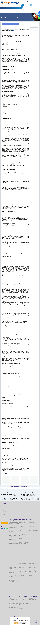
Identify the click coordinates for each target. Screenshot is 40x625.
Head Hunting (28, 495)
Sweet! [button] (16, 623)
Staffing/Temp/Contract (30, 494)
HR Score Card (10, 495)
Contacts (27, 3)
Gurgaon (13, 498)
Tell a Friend (6, 23)
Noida (17, 498)
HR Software (23, 499)
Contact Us (4, 522)
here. (14, 26)
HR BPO (26, 499)
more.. (15, 495)
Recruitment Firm (23, 494)
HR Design (22, 498)
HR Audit (32, 498)
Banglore (9, 499)
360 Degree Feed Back (4, 494)
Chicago (2, 498)
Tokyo (5, 498)
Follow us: (28, 4)
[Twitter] (39, 14)
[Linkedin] (39, 16)
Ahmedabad (3, 499)
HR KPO (35, 498)
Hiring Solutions (23, 495)
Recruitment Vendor (30, 492)
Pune (6, 499)
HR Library (28, 498)
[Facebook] (39, 12)
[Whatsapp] (39, 18)
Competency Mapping (10, 492)
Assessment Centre (12, 494)
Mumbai (8, 498)
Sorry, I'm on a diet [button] (22, 623)
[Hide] (39, 20)
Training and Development (33, 496)
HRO (25, 498)
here (13, 30)
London (11, 496)
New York (14, 496)
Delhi (11, 498)
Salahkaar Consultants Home (32, 1)
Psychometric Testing (4, 495)
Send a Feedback (15, 23)
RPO (32, 495)
